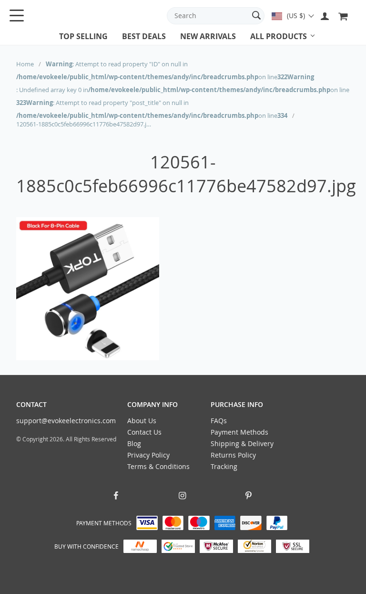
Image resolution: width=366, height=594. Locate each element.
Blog (134, 443)
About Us (141, 420)
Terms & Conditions (158, 466)
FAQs (219, 420)
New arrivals (208, 36)
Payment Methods (239, 432)
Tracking (224, 466)
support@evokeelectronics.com (66, 420)
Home (25, 64)
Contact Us (144, 432)
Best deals (144, 36)
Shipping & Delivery (242, 443)
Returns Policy (233, 454)
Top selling (83, 36)
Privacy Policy (148, 454)
